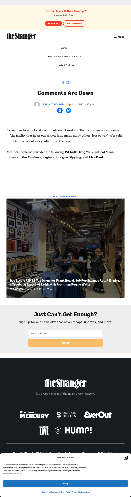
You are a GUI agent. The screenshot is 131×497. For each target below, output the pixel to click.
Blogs (66, 83)
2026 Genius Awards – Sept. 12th (65, 56)
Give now (53, 23)
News (64, 48)
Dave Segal (19, 289)
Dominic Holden (53, 104)
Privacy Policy (65, 492)
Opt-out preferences (50, 492)
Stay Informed (74, 23)
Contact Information (81, 492)
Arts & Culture (66, 65)
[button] (126, 457)
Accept (65, 483)
